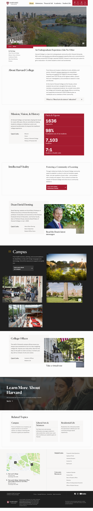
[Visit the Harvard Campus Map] (23, 464)
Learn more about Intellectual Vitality (52, 187)
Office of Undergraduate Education (74, 482)
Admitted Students (70, 458)
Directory (68, 480)
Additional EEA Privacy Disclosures (25, 501)
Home (10, 46)
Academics (57, 3)
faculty (47, 56)
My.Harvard (69, 463)
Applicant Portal (70, 455)
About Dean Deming (30, 226)
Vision (26, 136)
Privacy (35, 494)
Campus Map (69, 475)
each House (65, 90)
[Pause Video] (83, 43)
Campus (10, 61)
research (61, 56)
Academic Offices (29, 358)
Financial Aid (48, 3)
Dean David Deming (13, 59)
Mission (27, 134)
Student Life (67, 3)
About (31, 3)
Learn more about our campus (19, 268)
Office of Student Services (72, 485)
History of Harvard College (31, 138)
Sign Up (9, 401)
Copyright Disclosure (42, 494)
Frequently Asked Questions (73, 453)
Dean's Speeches (29, 229)
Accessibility (49, 494)
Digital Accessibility (57, 494)
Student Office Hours (30, 231)
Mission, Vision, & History (14, 55)
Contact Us (69, 461)
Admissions (39, 3)
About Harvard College (14, 53)
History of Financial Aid (31, 140)
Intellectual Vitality (13, 57)
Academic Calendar (70, 472)
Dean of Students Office (72, 477)
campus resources (62, 72)
